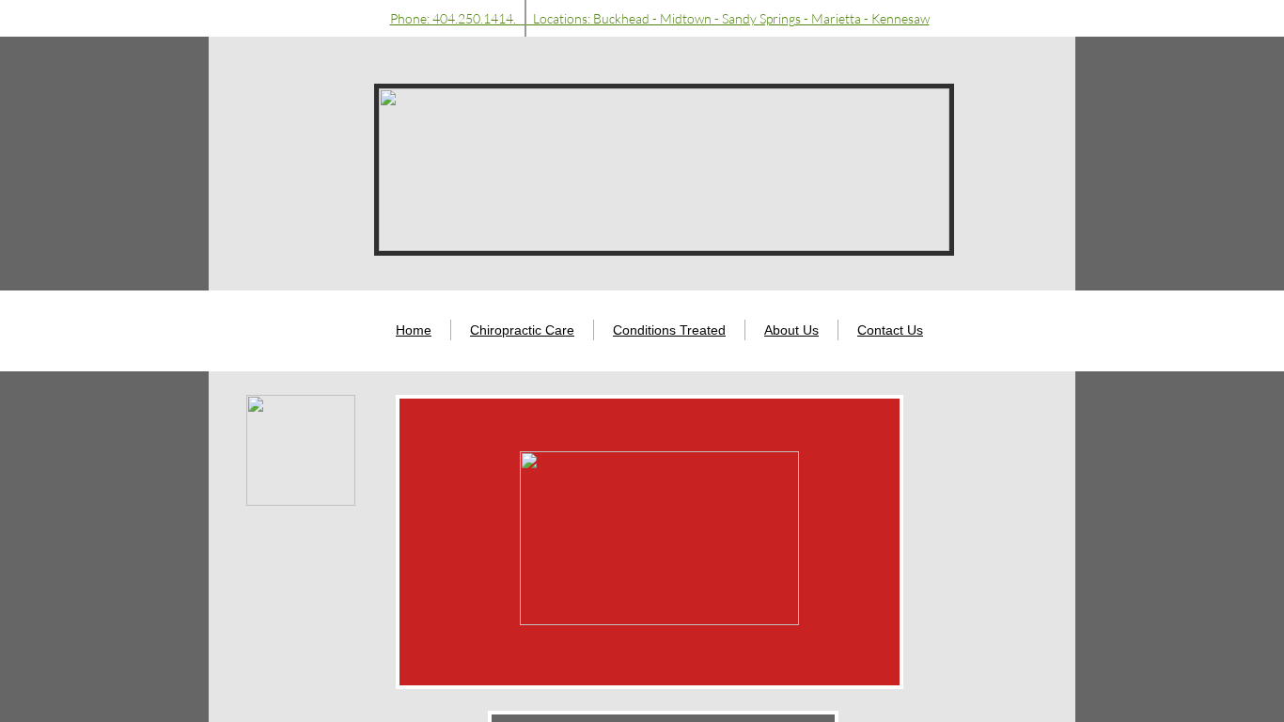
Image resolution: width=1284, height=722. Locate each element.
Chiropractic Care (522, 329)
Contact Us (890, 329)
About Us (791, 329)
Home (413, 329)
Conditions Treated (669, 329)
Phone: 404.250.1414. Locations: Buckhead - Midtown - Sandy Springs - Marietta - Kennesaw (660, 18)
